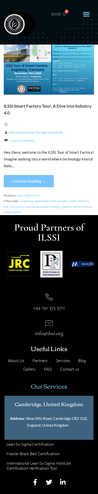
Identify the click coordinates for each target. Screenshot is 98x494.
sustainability (12, 212)
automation (42, 201)
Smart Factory (82, 207)
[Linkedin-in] (63, 482)
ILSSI (73, 201)
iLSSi (20, 195)
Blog (82, 360)
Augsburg (26, 201)
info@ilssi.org (49, 333)
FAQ (48, 369)
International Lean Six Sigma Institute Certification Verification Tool (39, 466)
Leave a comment (21, 140)
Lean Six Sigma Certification (30, 444)
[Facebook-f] (35, 482)
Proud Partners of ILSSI (49, 232)
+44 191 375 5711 (49, 307)
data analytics (60, 201)
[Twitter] (49, 482)
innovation (16, 207)
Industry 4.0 (32, 195)
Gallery (29, 369)
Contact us (69, 369)
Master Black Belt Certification (33, 453)
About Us (16, 360)
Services (63, 360)
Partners (39, 360)
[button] (86, 14)
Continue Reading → (29, 181)
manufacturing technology (42, 207)
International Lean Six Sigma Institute (36, 132)
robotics (66, 207)
